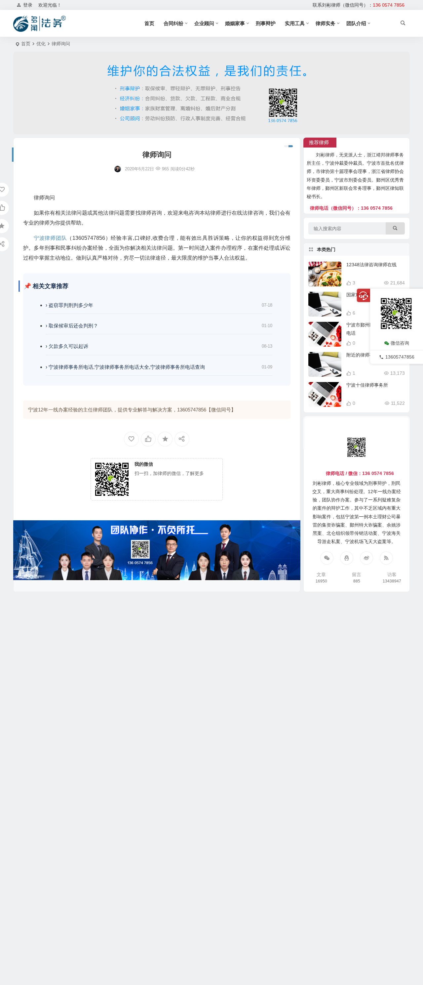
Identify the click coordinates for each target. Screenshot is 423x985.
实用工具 (295, 23)
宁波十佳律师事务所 (367, 385)
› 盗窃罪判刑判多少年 (69, 305)
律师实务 (325, 23)
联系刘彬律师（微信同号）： (358, 5)
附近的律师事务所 (364, 355)
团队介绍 (356, 23)
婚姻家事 (235, 23)
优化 (41, 43)
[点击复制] (346, 558)
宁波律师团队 (50, 238)
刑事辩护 (266, 23)
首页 (149, 23)
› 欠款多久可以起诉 (67, 346)
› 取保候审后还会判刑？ (72, 325)
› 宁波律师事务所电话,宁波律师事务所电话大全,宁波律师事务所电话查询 (125, 367)
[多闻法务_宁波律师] (39, 23)
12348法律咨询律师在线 (371, 264)
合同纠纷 (173, 23)
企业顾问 (204, 23)
